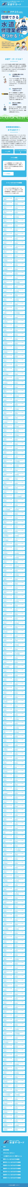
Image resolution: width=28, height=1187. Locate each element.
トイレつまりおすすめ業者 (20, 151)
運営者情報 (6, 1150)
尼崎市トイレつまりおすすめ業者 (12, 1178)
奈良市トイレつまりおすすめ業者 (12, 1174)
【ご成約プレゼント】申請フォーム (12, 1156)
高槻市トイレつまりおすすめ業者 (12, 1168)
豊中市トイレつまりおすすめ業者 (12, 1162)
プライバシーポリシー (9, 1153)
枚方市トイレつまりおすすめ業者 (12, 1171)
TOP (4, 1147)
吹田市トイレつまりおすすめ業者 (12, 1165)
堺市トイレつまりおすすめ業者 (11, 1159)
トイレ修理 (7, 151)
